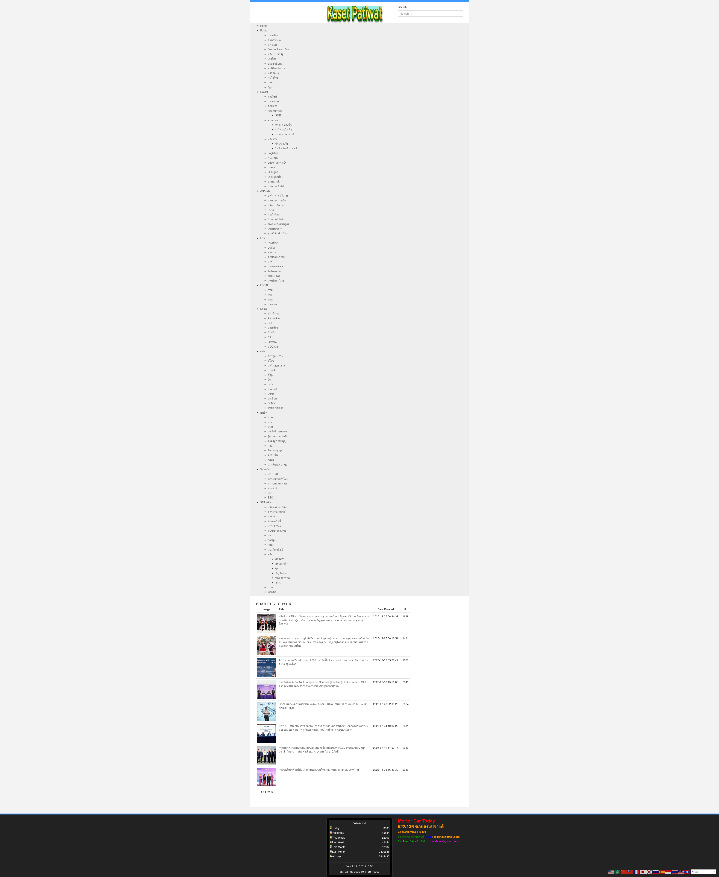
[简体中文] (624, 871)
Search (402, 7)
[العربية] (617, 871)
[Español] (662, 871)
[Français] (636, 871)
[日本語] (643, 871)
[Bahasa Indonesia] (668, 871)
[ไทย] (675, 871)
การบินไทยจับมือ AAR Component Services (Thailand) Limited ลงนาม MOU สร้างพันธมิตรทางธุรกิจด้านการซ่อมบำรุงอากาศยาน (323, 684)
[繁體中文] (630, 871)
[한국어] (649, 871)
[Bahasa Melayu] (681, 871)
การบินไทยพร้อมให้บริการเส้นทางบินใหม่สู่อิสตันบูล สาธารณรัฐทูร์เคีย (319, 769)
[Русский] (656, 871)
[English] (611, 871)
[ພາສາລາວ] (687, 871)
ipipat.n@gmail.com (446, 836)
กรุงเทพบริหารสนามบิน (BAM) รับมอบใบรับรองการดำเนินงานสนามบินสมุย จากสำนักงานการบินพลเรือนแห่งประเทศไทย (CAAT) (322, 749)
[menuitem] (263, 26)
